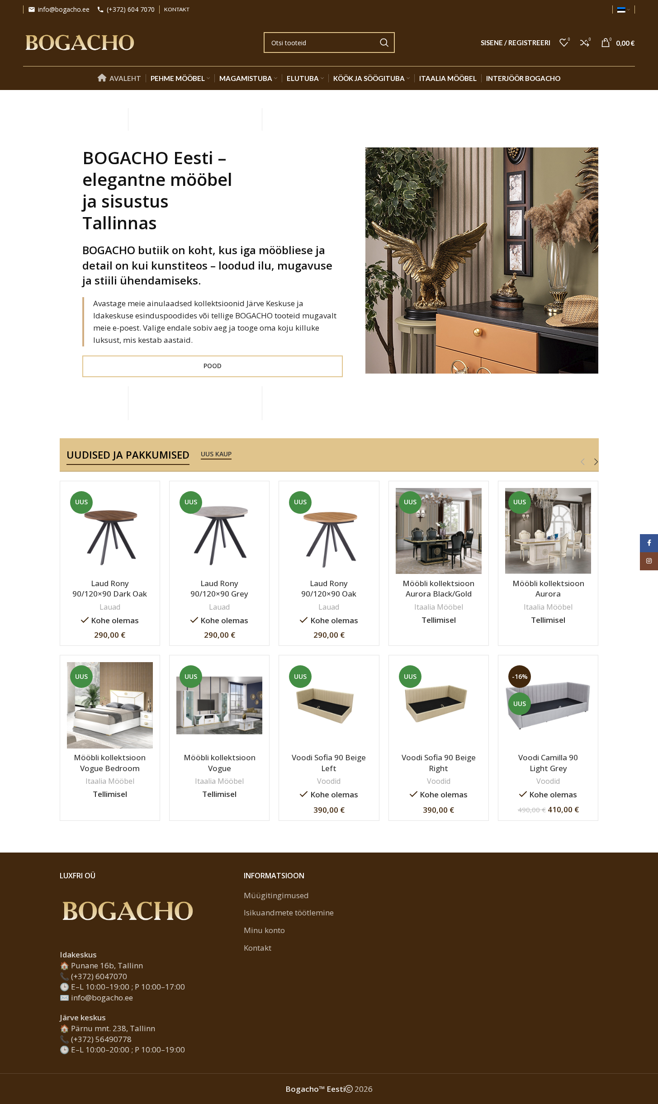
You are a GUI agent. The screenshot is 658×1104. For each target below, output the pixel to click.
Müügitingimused (276, 895)
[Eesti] (623, 9)
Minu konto (264, 930)
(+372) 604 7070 (131, 10)
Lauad (109, 607)
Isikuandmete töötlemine (289, 912)
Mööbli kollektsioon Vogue (220, 762)
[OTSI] (384, 42)
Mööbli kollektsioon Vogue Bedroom (110, 762)
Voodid (329, 781)
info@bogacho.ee (64, 10)
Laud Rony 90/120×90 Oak (328, 588)
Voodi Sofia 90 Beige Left (329, 762)
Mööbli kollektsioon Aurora (548, 588)
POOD (213, 365)
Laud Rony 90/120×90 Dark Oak (109, 588)
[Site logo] (79, 42)
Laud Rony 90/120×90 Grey (219, 588)
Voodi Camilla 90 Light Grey (548, 762)
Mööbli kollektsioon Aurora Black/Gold (438, 588)
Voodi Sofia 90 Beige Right (439, 762)
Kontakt (257, 948)
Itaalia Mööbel (438, 607)
